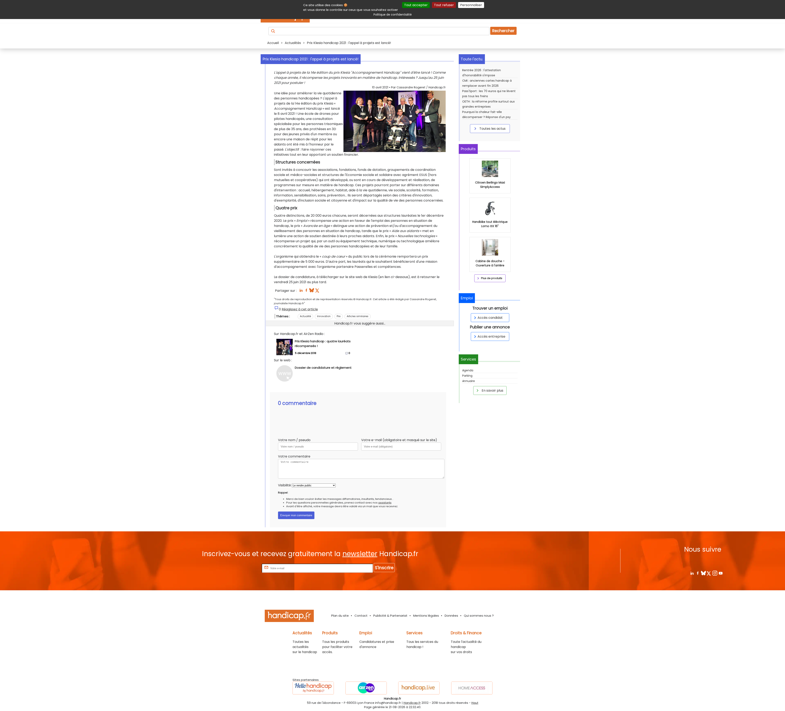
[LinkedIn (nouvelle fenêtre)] (301, 291)
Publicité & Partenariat (390, 615)
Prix (339, 316)
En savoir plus (492, 390)
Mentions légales (426, 615)
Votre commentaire (294, 456)
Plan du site (340, 615)
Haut (474, 703)
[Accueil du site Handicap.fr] (289, 616)
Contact (361, 615)
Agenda (467, 370)
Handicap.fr (412, 703)
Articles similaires (357, 316)
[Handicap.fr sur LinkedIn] (692, 573)
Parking (467, 376)
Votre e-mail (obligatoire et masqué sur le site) (399, 440)
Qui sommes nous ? (479, 615)
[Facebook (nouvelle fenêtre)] (306, 291)
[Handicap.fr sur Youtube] (720, 573)
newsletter (359, 554)
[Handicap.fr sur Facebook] (697, 573)
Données (451, 615)
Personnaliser (471, 5)
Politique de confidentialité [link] (392, 14)
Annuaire (468, 381)
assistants (384, 502)
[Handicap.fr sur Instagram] (714, 573)
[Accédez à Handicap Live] (419, 688)
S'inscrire (384, 568)
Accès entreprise (491, 336)
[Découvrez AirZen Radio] (366, 688)
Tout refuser (444, 5)
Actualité (305, 316)
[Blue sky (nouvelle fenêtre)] (311, 291)
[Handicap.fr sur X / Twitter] (709, 573)
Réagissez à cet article (300, 309)
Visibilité (284, 485)
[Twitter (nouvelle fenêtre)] (317, 291)
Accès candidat (490, 317)
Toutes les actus (492, 128)
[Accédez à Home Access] (471, 688)
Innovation (324, 316)
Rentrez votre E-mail (244, 568)
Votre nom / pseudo (294, 440)
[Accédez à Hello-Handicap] (313, 688)
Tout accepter (416, 5)
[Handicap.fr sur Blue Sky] (703, 573)
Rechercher (503, 31)
